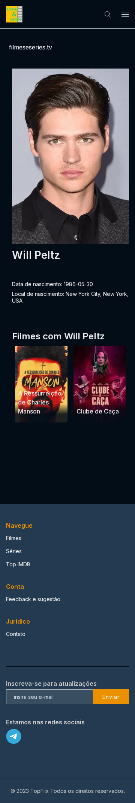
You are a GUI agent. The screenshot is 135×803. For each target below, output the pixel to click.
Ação (111, 397)
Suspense (31, 379)
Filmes (13, 538)
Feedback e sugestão (33, 599)
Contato (16, 634)
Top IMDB (18, 564)
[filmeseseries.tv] (15, 14)
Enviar (111, 697)
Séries (14, 551)
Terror (53, 379)
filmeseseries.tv (30, 47)
